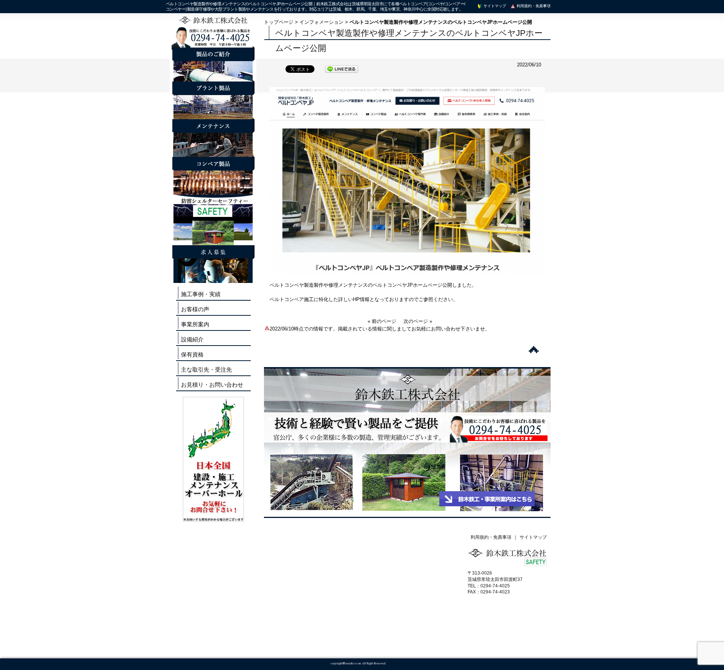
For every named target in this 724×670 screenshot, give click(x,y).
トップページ (278, 22)
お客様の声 (195, 309)
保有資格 (192, 354)
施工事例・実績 (201, 294)
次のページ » (417, 321)
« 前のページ (382, 321)
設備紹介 (192, 339)
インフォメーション (321, 22)
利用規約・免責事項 (533, 6)
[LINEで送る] (341, 68)
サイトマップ (494, 6)
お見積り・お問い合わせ (212, 384)
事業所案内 (195, 324)
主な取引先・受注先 (206, 369)
